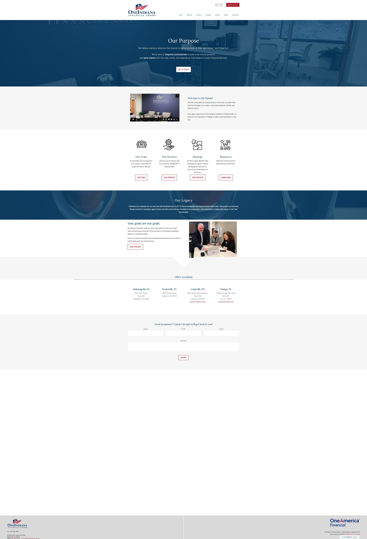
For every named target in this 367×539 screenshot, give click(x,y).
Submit (183, 357)
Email (183, 329)
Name (146, 329)
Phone (221, 329)
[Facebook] (221, 5)
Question (183, 341)
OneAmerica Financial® (353, 534)
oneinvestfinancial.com (197, 301)
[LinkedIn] (216, 5)
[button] (180, 15)
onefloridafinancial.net (225, 301)
